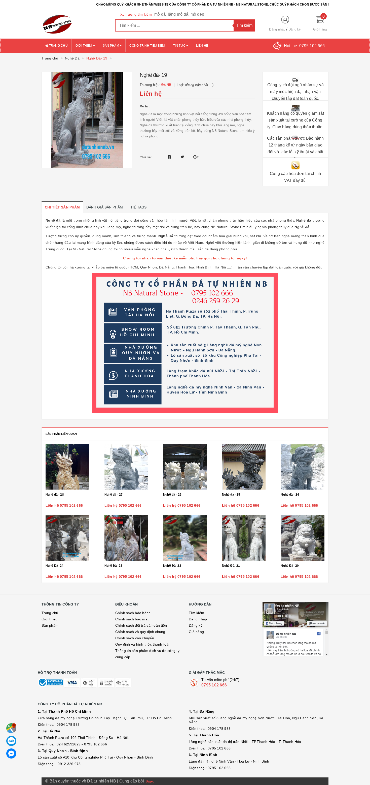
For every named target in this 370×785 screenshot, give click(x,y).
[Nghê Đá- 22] (185, 538)
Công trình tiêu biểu (147, 45)
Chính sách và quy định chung (140, 632)
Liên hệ (202, 45)
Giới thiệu (84, 45)
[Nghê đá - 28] (67, 467)
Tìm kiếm (196, 613)
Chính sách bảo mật (132, 619)
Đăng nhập (277, 29)
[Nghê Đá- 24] (67, 538)
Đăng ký (294, 29)
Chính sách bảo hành (133, 613)
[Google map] (11, 728)
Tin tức (179, 45)
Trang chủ (58, 45)
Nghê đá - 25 (231, 494)
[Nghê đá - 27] (126, 467)
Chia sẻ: (146, 157)
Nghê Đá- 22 (172, 565)
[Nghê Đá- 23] (126, 538)
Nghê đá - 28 (55, 494)
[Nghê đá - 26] (185, 467)
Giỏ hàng (196, 632)
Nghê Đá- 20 (290, 565)
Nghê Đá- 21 (231, 565)
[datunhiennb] (75, 24)
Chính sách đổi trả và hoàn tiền (141, 625)
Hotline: (304, 46)
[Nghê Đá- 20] (302, 538)
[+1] (196, 157)
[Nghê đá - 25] (244, 467)
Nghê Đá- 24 (55, 565)
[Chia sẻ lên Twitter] (183, 157)
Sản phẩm (111, 45)
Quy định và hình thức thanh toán (143, 644)
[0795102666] (11, 753)
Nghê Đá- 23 (113, 565)
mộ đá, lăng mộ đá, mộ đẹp (179, 14)
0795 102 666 (214, 685)
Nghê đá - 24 (290, 494)
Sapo (150, 781)
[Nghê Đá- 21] (244, 538)
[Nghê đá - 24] (302, 467)
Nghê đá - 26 (172, 494)
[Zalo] (11, 741)
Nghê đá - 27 (113, 494)
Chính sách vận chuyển (134, 638)
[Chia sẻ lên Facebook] (170, 157)
